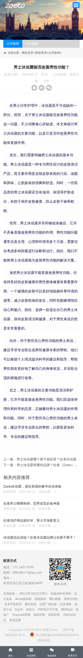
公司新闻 (13, 43)
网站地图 (44, 640)
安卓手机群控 (13, 604)
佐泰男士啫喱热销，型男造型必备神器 (31, 503)
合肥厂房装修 (48, 604)
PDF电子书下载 (48, 609)
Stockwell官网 (21, 614)
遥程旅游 (40, 599)
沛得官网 (54, 614)
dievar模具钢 (23, 599)
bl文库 (19, 609)
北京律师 (65, 604)
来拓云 (30, 609)
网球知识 (67, 609)
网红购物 (55, 599)
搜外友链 (30, 604)
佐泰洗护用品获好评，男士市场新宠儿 (31, 520)
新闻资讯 (41, 52)
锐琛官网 (39, 614)
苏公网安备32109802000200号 (57, 635)
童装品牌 (15, 620)
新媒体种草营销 (61, 593)
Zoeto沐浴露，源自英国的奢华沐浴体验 (32, 486)
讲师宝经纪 (71, 599)
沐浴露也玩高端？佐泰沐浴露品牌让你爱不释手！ (39, 537)
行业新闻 (32, 43)
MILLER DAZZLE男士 (34, 593)
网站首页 (27, 52)
